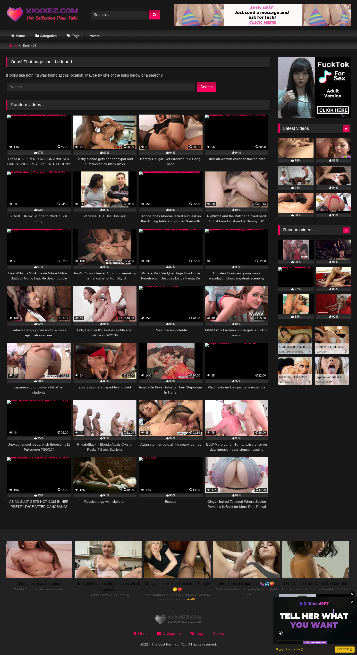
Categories (48, 36)
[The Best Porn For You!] (42, 15)
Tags (75, 36)
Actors (95, 36)
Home (20, 36)
